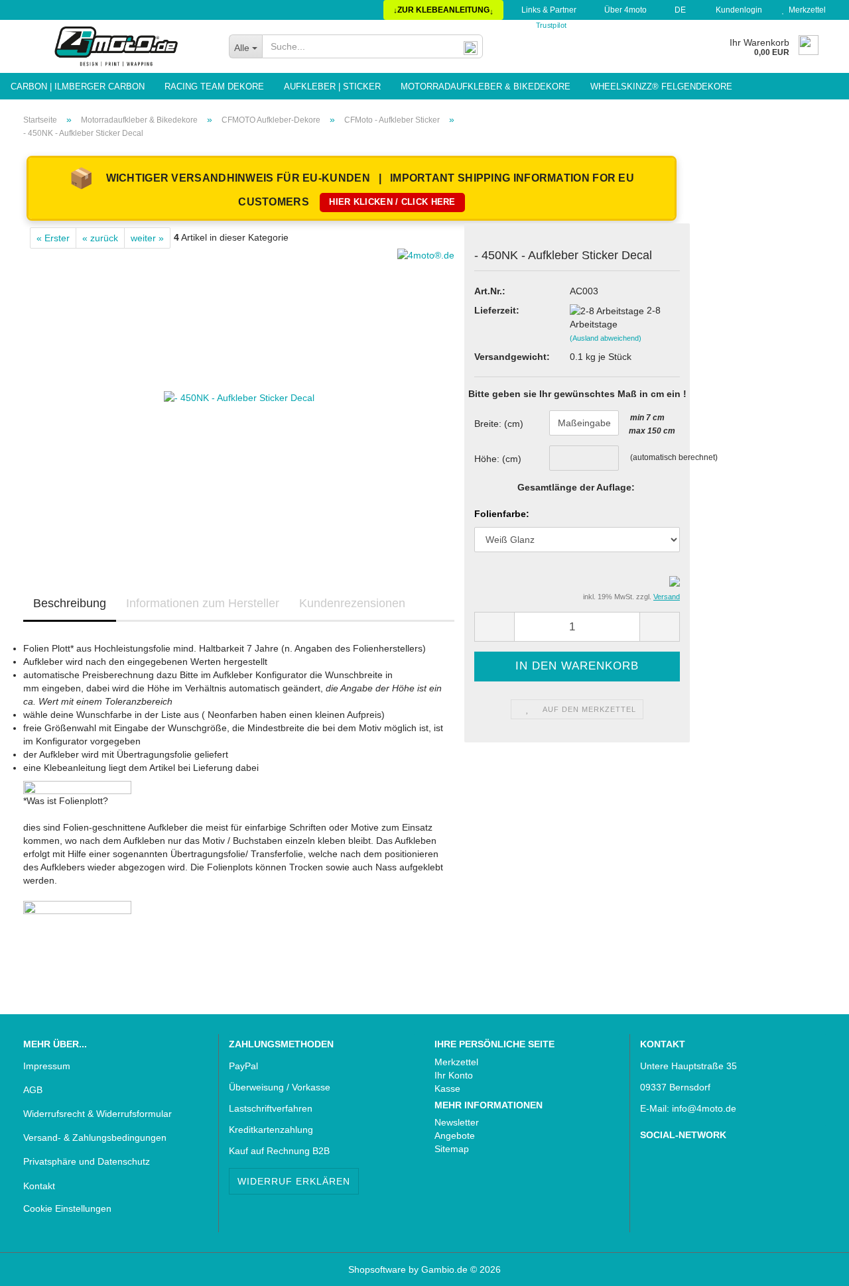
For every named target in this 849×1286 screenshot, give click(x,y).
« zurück (100, 238)
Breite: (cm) (498, 423)
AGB (32, 1089)
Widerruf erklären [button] (293, 1181)
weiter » (147, 238)
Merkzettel (805, 10)
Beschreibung (69, 603)
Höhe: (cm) (497, 458)
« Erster (53, 238)
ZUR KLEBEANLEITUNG (443, 10)
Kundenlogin (737, 10)
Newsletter (456, 1122)
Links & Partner (547, 10)
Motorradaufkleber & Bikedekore (485, 86)
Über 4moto (624, 10)
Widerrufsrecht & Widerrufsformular (97, 1113)
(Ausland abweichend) (605, 338)
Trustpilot (550, 25)
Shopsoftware (377, 1269)
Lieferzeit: (496, 310)
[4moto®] (116, 46)
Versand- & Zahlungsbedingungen (94, 1137)
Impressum (46, 1066)
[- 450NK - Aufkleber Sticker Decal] (239, 397)
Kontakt (39, 1186)
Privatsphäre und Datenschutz (86, 1161)
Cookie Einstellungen (67, 1208)
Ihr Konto (453, 1075)
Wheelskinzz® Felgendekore (661, 86)
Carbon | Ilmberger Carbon (78, 86)
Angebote (454, 1135)
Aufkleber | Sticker (332, 86)
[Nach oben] (36, 1266)
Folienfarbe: (501, 513)
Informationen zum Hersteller (202, 603)
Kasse (447, 1088)
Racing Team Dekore (214, 86)
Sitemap (451, 1148)
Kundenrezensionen (352, 603)
